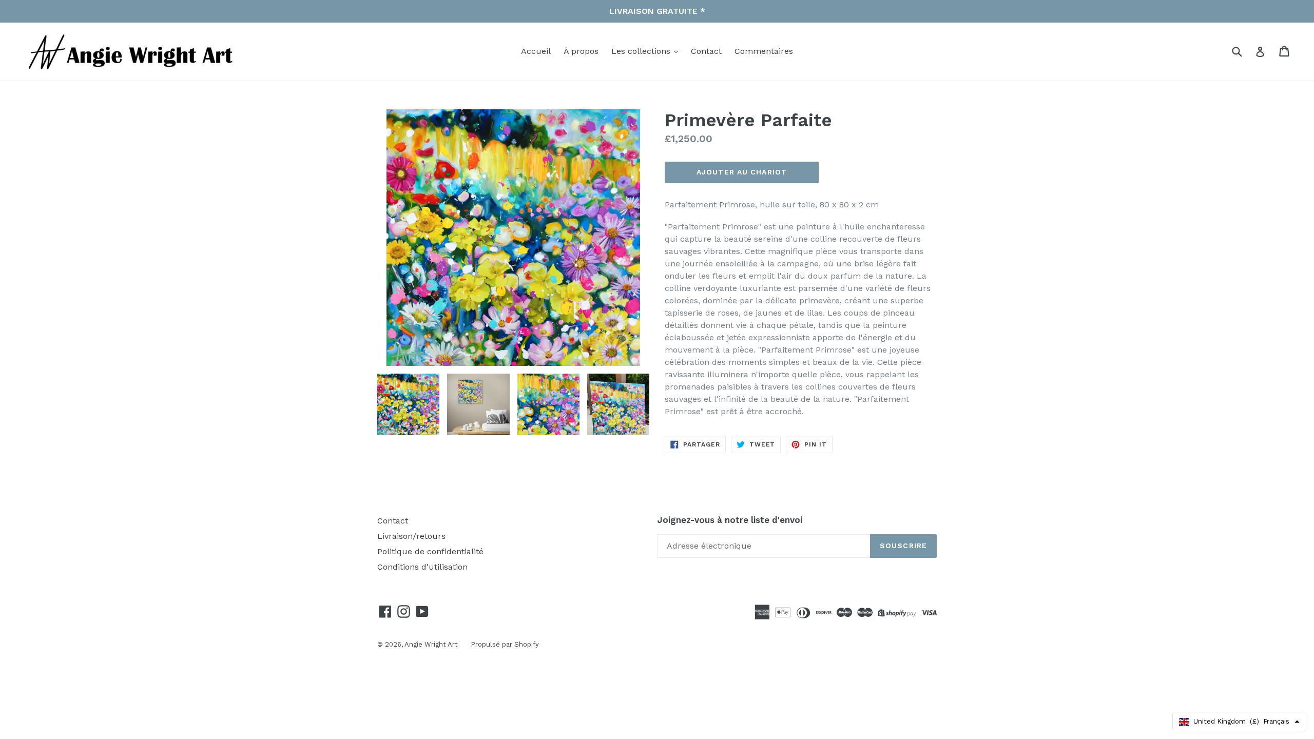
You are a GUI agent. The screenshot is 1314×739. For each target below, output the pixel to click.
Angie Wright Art (431, 644)
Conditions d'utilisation (422, 567)
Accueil (536, 51)
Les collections (642, 51)
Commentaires (764, 51)
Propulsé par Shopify (505, 644)
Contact (706, 51)
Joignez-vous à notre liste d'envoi (729, 520)
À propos (581, 51)
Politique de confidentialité (430, 551)
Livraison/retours (411, 536)
